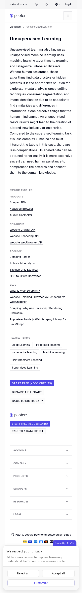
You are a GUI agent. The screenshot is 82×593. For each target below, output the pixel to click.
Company (19, 463)
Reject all (23, 573)
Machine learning (54, 352)
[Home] (18, 16)
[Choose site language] (58, 4)
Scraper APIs (18, 202)
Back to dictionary (27, 401)
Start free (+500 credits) (32, 383)
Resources (21, 501)
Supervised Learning (25, 367)
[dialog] (41, 567)
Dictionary (15, 26)
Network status (18, 4)
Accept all (58, 573)
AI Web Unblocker (21, 215)
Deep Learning (21, 345)
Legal (17, 514)
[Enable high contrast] (36, 4)
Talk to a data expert (28, 431)
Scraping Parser (20, 257)
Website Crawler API (22, 229)
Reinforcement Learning (27, 360)
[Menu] (67, 15)
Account (19, 450)
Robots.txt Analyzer (22, 263)
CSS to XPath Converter (25, 276)
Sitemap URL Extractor (24, 269)
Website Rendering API (24, 236)
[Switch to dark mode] (46, 4)
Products (20, 476)
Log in (68, 4)
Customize (41, 583)
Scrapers (20, 488)
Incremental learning (24, 352)
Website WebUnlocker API (26, 242)
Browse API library (27, 392)
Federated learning (48, 345)
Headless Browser (21, 208)
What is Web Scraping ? (25, 290)
